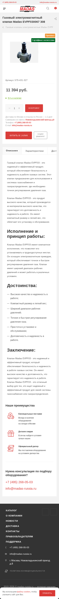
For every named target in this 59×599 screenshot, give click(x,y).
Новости (12, 521)
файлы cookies (23, 592)
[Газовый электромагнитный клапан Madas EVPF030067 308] (24, 51)
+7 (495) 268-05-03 (9, 2)
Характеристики (34, 151)
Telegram (53, 512)
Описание (12, 150)
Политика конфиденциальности (27, 571)
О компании (14, 515)
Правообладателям (19, 536)
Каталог (11, 510)
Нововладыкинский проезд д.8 (39, 120)
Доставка (12, 526)
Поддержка (13, 541)
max (45, 512)
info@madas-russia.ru (48, 2)
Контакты (12, 531)
